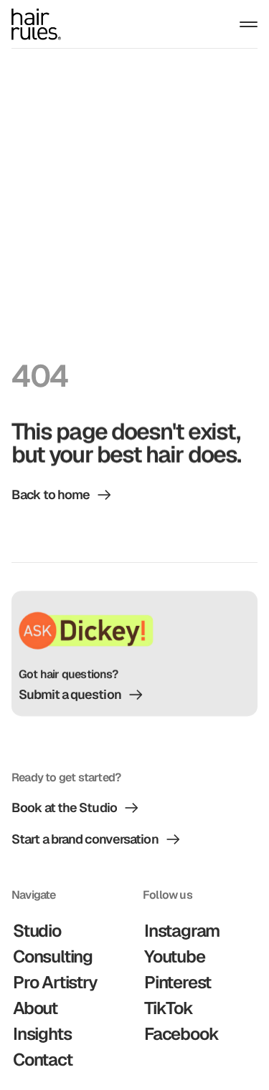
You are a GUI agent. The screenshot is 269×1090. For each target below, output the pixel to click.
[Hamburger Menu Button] (249, 24)
